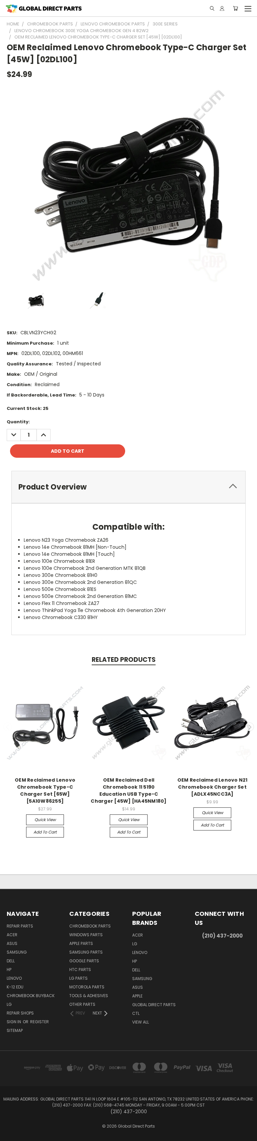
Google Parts (84, 961)
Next (249, 726)
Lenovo (14, 978)
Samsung (17, 952)
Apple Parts (81, 943)
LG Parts (78, 978)
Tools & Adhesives (88, 995)
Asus (12, 943)
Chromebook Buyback (31, 995)
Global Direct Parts (154, 1004)
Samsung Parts (86, 952)
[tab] (128, 487)
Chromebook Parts (90, 926)
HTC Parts (80, 969)
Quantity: (18, 422)
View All (140, 1022)
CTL (136, 1013)
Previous (7, 726)
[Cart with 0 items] (235, 8)
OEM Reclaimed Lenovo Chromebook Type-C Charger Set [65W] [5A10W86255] (45, 790)
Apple (137, 996)
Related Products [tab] (124, 659)
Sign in (14, 1022)
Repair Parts (20, 926)
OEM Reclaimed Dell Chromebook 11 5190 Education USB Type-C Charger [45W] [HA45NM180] (128, 790)
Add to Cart (45, 832)
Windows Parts (86, 935)
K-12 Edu (15, 987)
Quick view (45, 819)
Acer (12, 935)
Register (39, 1022)
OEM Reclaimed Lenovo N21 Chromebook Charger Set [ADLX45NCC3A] (212, 787)
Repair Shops (20, 1013)
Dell (11, 961)
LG (9, 1004)
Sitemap (15, 1030)
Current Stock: (28, 408)
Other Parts (82, 1004)
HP (9, 969)
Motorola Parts (86, 987)
